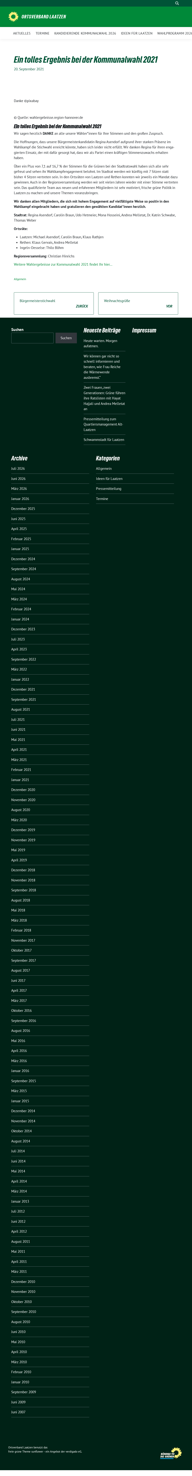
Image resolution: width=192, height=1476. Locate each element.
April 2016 (19, 1050)
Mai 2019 (18, 850)
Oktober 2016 (21, 1010)
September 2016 (23, 1020)
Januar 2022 (20, 679)
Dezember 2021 (23, 689)
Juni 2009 (18, 1402)
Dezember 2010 (23, 1281)
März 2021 (19, 759)
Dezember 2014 (23, 1111)
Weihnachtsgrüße (138, 303)
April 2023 (19, 649)
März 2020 (19, 820)
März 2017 (19, 1000)
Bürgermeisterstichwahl (54, 303)
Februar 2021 (21, 769)
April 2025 (19, 528)
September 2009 (23, 1392)
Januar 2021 (20, 779)
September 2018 (23, 890)
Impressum (144, 330)
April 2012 (19, 1231)
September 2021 (23, 699)
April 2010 (19, 1352)
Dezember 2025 (23, 508)
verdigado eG (73, 1451)
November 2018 (23, 880)
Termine (102, 498)
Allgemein (20, 279)
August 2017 (20, 970)
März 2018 (19, 920)
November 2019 (23, 840)
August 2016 (20, 1030)
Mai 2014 (18, 1171)
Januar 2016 (20, 1070)
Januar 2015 (20, 1101)
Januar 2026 (20, 498)
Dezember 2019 (23, 830)
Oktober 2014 (21, 1131)
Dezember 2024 (23, 559)
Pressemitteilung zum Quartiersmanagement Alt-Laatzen (103, 424)
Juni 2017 (18, 980)
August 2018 (20, 900)
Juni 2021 (18, 729)
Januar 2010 (20, 1382)
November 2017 (23, 940)
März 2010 (19, 1362)
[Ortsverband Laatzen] (13, 16)
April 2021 (19, 749)
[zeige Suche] (177, 3)
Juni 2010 (18, 1331)
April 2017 (19, 990)
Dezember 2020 (23, 789)
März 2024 (19, 599)
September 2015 (23, 1081)
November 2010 (23, 1291)
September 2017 (23, 960)
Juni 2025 (18, 519)
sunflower (37, 1451)
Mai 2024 (18, 589)
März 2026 (19, 488)
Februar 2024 (21, 609)
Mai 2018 (18, 910)
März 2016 (19, 1061)
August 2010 (20, 1322)
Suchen (17, 329)
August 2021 (20, 709)
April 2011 (19, 1261)
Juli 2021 (18, 719)
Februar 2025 (21, 539)
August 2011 (20, 1241)
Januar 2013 (20, 1201)
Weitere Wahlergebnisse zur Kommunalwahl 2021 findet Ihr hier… (63, 264)
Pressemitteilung (108, 488)
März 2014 (19, 1191)
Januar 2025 (20, 549)
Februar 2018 (21, 930)
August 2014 (20, 1141)
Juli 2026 (18, 468)
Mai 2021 (18, 739)
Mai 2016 (18, 1040)
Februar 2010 (21, 1372)
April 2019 (19, 860)
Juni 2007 (18, 1412)
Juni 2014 (18, 1161)
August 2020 (20, 810)
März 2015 (19, 1091)
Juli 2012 (18, 1211)
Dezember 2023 (23, 629)
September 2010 (23, 1311)
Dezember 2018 (23, 870)
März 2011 (19, 1271)
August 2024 (20, 579)
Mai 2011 (18, 1251)
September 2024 (23, 569)
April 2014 (19, 1181)
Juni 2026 (18, 478)
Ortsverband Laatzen (44, 17)
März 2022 (19, 669)
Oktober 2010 (21, 1301)
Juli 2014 (18, 1151)
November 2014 (23, 1121)
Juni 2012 (18, 1221)
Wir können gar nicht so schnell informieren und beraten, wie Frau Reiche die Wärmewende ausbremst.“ (102, 367)
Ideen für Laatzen (109, 478)
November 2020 (23, 800)
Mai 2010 (18, 1342)
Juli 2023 (18, 639)
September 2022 (23, 659)
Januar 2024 (20, 619)
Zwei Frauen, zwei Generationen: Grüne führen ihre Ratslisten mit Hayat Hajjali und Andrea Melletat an (104, 398)
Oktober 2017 (21, 950)
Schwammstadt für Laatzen (104, 439)
